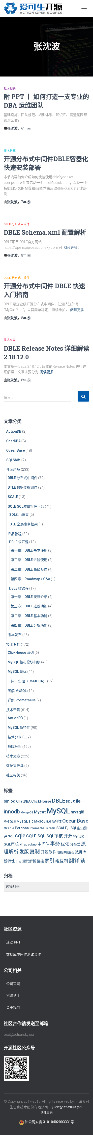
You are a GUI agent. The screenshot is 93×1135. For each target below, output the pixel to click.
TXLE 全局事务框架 (23, 524)
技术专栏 (13, 644)
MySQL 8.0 (25, 821)
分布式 (75, 844)
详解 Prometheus (22, 700)
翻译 (74, 860)
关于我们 (13, 1008)
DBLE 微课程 (19, 588)
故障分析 (15, 747)
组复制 (61, 860)
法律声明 (47, 1113)
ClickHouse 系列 (21, 652)
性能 (60, 852)
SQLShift (13, 460)
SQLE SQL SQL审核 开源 (49, 835)
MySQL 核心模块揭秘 (24, 662)
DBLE (58, 801)
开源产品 (13, 469)
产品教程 (15, 534)
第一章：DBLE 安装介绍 (29, 597)
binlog (9, 801)
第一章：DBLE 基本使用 (29, 550)
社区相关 (10, 88)
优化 (65, 844)
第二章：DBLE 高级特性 (29, 569)
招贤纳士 (13, 996)
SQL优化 (78, 836)
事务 (55, 844)
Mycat (40, 811)
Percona (22, 828)
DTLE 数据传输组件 (22, 487)
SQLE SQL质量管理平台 (26, 506)
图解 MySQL (17, 691)
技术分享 (10, 151)
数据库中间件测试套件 (23, 954)
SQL (11, 836)
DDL (69, 801)
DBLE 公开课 (19, 542)
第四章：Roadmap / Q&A (30, 579)
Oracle (9, 828)
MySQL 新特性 (19, 728)
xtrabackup (28, 844)
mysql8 (77, 811)
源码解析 (29, 861)
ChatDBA (13, 441)
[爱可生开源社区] (35, 8)
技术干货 (13, 710)
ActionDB (13, 431)
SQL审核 (11, 844)
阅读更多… (71, 248)
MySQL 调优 (17, 671)
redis (52, 828)
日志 (19, 861)
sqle (20, 835)
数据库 (80, 852)
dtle (77, 801)
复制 (35, 852)
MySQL (58, 811)
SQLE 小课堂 (19, 515)
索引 (50, 861)
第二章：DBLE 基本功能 (29, 616)
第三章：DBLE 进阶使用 (29, 560)
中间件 (43, 844)
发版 (24, 852)
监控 (40, 861)
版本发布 (15, 635)
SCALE (13, 497)
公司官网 (13, 984)
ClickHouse (41, 801)
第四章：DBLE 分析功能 (29, 625)
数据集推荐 (15, 766)
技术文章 (10, 340)
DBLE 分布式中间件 (17, 224)
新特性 (9, 861)
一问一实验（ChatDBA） (27, 681)
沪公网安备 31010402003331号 (49, 1122)
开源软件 (49, 852)
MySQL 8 (10, 821)
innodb (12, 811)
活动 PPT (13, 942)
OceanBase (15, 450)
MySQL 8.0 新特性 (48, 821)
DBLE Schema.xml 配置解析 (45, 232)
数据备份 (68, 852)
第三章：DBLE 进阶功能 (29, 606)
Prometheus (39, 828)
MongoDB (27, 812)
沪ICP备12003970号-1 (67, 1107)
